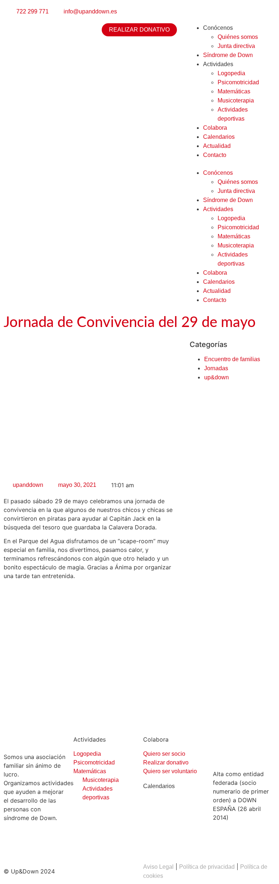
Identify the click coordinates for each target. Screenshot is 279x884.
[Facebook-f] (13, 844)
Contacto (214, 155)
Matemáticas (234, 91)
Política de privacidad (207, 867)
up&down (216, 377)
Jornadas (216, 368)
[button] (230, 164)
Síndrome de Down (228, 55)
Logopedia (231, 73)
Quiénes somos (238, 37)
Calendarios (219, 137)
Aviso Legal (158, 867)
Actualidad (217, 146)
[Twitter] (33, 844)
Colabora (215, 128)
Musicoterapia (236, 100)
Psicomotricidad (238, 82)
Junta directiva (236, 46)
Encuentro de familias (232, 359)
